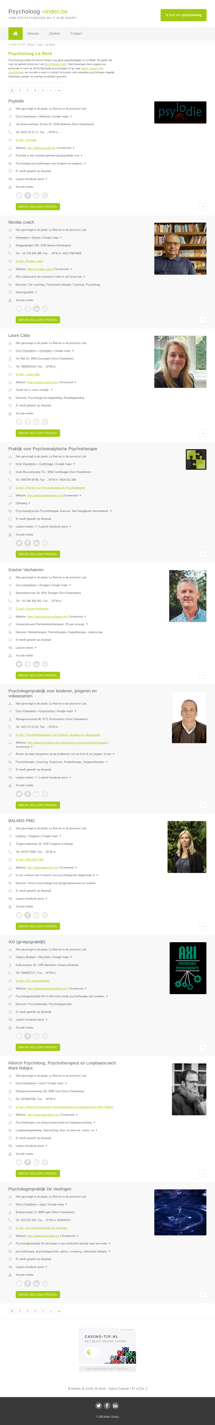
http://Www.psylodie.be (41, 148)
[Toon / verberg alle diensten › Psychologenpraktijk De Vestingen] (66, 1251)
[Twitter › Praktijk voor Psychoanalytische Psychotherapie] (19, 543)
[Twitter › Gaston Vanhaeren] (19, 664)
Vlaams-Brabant (25, 957)
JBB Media (103, 1416)
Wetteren (44, 116)
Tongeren (34, 836)
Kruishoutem (47, 711)
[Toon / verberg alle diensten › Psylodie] (66, 163)
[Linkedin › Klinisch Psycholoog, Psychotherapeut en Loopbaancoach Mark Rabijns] (36, 1162)
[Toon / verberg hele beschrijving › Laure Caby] (66, 390)
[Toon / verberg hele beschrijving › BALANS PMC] (66, 875)
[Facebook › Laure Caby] (27, 422)
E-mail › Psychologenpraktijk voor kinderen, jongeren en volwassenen (58, 734)
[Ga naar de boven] (203, 206)
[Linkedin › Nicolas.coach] (36, 308)
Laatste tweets (26, 526)
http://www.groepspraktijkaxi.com (47, 988)
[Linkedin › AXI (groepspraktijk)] (36, 1036)
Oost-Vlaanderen (26, 116)
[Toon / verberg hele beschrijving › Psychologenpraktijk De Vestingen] (66, 1243)
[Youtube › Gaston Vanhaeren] (45, 664)
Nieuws (33, 33)
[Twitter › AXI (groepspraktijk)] (19, 1036)
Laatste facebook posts (32, 179)
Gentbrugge (46, 464)
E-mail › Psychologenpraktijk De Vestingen (42, 1227)
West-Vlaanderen (26, 1204)
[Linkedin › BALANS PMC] (36, 915)
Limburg (20, 836)
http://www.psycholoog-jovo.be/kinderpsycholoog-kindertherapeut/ (67, 742)
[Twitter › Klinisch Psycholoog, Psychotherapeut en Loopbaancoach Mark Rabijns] (19, 1162)
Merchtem (44, 957)
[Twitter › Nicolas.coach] (19, 308)
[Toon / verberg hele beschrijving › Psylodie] (66, 156)
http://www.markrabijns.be (43, 1114)
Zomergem (45, 350)
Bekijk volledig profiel (37, 206)
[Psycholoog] (15, 33)
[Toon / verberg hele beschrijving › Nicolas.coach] (66, 277)
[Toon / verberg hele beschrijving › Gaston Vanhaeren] (66, 624)
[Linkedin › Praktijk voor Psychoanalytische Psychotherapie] (36, 543)
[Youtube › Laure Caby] (45, 422)
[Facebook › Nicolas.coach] (27, 308)
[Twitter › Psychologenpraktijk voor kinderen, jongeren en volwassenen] (19, 794)
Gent (42, 1083)
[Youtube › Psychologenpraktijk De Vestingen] (45, 1283)
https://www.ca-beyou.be (42, 382)
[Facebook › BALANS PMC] (27, 915)
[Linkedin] (115, 1405)
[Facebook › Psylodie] (27, 195)
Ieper (43, 1204)
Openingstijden (26, 292)
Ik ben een (183, 15)
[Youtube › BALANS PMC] (45, 915)
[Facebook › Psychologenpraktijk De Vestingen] (27, 1283)
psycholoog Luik (55, 64)
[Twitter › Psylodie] (19, 195)
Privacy (115, 1416)
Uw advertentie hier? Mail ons (107, 1368)
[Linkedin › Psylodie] (36, 195)
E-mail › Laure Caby (28, 374)
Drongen (44, 585)
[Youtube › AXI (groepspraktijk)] (45, 1036)
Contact (76, 33)
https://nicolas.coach (40, 269)
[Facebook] (107, 1405)
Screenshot (66, 148)
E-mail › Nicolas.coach (29, 261)
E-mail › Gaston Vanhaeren (32, 608)
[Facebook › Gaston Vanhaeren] (27, 664)
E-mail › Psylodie (26, 140)
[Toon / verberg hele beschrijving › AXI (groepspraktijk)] (66, 996)
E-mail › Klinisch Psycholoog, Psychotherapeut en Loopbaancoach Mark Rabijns (65, 1107)
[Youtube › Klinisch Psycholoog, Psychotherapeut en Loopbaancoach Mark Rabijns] (45, 1162)
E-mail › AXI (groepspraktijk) (33, 980)
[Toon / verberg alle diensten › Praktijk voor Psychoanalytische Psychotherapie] (66, 511)
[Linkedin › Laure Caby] (36, 422)
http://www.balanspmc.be (42, 867)
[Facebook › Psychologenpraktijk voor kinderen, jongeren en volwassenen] (27, 794)
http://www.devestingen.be (43, 1235)
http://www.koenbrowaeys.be (44, 495)
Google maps (62, 116)
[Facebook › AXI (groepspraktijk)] (27, 1036)
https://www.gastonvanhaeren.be (47, 616)
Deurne (36, 237)
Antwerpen (22, 237)
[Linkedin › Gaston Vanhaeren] (36, 664)
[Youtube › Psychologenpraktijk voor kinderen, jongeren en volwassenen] (45, 794)
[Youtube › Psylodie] (45, 195)
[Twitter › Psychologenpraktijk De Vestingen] (19, 1283)
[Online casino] (110, 1329)
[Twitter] (98, 1405)
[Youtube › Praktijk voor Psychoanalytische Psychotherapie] (45, 543)
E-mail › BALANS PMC (30, 859)
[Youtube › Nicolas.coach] (45, 308)
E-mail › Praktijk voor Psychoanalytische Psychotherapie (50, 487)
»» (59, 90)
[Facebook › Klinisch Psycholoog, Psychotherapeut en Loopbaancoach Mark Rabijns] (27, 1162)
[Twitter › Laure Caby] (19, 422)
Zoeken (54, 33)
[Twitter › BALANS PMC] (19, 915)
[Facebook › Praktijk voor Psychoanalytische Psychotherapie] (27, 543)
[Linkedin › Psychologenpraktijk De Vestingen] (36, 1283)
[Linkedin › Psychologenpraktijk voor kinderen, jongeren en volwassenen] (36, 794)
